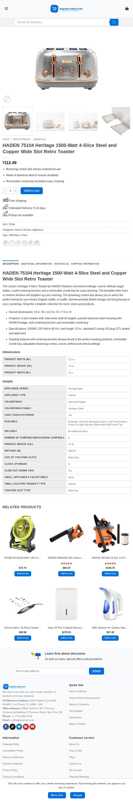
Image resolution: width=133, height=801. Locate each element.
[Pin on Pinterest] (31, 243)
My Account (75, 777)
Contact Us (75, 771)
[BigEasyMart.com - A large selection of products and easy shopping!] (66, 9)
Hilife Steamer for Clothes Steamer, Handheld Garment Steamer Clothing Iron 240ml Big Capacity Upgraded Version (110, 627)
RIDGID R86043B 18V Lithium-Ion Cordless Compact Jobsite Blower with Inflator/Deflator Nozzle (66, 557)
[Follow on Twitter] (19, 734)
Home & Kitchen (21, 139)
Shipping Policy (11, 751)
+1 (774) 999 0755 (22, 723)
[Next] (123, 69)
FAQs (72, 764)
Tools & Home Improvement (84, 705)
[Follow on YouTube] (32, 734)
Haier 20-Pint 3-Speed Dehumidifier (66, 627)
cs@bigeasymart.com (22, 727)
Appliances (40, 139)
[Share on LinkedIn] (37, 243)
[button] (6, 8)
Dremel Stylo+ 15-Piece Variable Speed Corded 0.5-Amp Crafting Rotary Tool (22, 627)
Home (6, 139)
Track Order (75, 758)
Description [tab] (11, 264)
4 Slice (23, 235)
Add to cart (31, 190)
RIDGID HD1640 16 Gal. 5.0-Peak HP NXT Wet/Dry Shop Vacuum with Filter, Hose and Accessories (110, 557)
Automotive (75, 724)
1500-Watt (14, 235)
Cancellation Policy (13, 758)
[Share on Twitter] (18, 243)
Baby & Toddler (77, 731)
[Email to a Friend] (24, 243)
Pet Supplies (76, 718)
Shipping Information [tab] (85, 264)
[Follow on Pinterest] (26, 734)
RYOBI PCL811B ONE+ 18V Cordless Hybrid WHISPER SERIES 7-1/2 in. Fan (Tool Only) (22, 557)
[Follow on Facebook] (6, 734)
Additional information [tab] (36, 264)
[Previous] (9, 69)
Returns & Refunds (13, 764)
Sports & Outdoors (79, 711)
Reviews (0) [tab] (61, 264)
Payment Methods (13, 771)
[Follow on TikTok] (13, 734)
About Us (74, 751)
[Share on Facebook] (12, 243)
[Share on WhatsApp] (6, 243)
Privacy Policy (10, 777)
